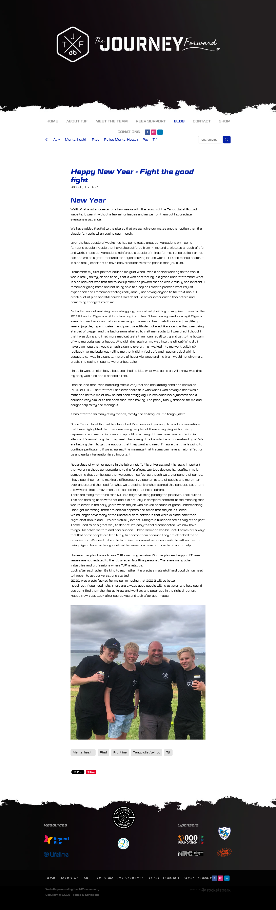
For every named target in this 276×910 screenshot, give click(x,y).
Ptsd (95, 139)
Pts (145, 139)
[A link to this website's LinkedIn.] (160, 132)
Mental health (76, 139)
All (55, 139)
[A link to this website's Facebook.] (147, 132)
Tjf (155, 139)
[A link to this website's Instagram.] (153, 132)
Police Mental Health (121, 139)
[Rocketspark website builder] (210, 890)
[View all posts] (46, 140)
